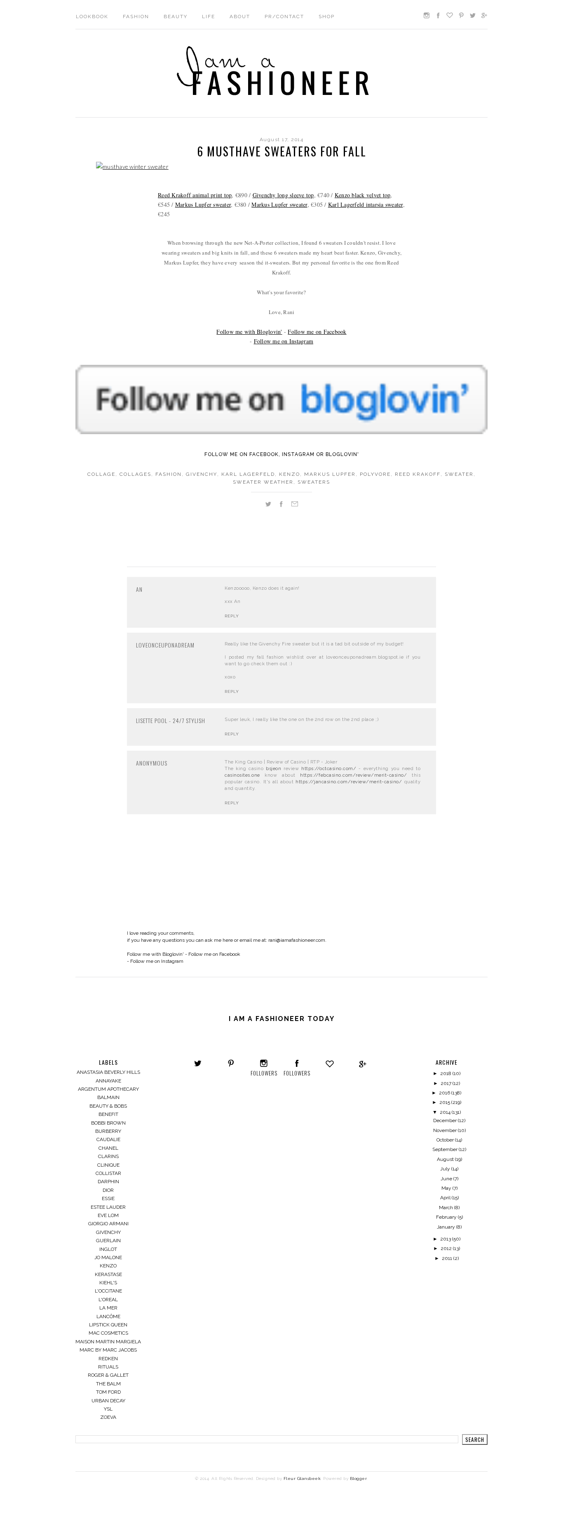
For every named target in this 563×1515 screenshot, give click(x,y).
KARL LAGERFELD (248, 474)
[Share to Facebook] (281, 505)
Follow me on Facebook (317, 332)
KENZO (289, 474)
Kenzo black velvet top (363, 195)
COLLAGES (135, 474)
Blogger (358, 1478)
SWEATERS (314, 482)
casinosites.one (242, 775)
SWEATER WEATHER (263, 482)
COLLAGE (101, 474)
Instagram (298, 454)
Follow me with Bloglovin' (249, 332)
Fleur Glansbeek (302, 1478)
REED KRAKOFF (418, 474)
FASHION (168, 474)
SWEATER (459, 474)
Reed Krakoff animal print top (195, 195)
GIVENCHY (201, 474)
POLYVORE (375, 474)
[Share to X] (268, 505)
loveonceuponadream (165, 645)
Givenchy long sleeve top (283, 195)
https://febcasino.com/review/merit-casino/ (353, 775)
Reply (232, 616)
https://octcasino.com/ (328, 768)
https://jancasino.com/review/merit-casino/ (349, 782)
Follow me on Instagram (284, 341)
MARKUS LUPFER (330, 474)
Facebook (264, 454)
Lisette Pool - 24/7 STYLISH (170, 720)
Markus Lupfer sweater (203, 204)
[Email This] (294, 505)
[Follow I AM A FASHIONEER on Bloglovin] (312, 431)
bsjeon (273, 768)
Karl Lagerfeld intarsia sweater (365, 204)
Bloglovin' (342, 454)
